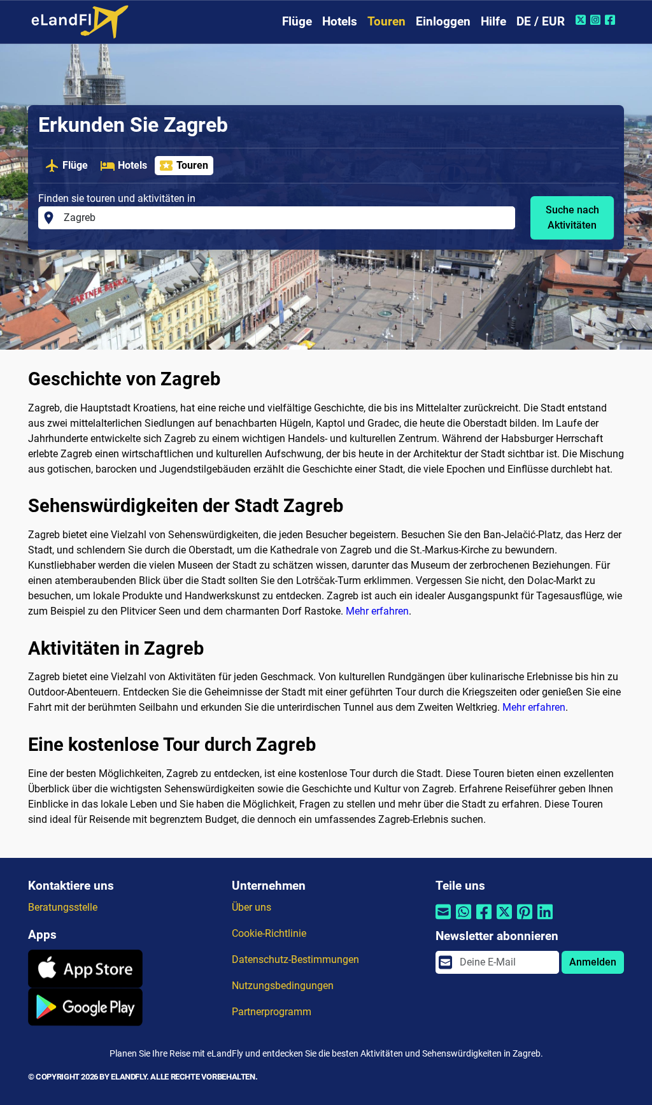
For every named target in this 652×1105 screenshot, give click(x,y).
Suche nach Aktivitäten (572, 217)
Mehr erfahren (377, 611)
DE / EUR (540, 21)
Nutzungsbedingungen (283, 986)
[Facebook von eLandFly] (611, 19)
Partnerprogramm (271, 1012)
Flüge (297, 21)
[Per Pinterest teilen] (524, 919)
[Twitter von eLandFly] (582, 19)
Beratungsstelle (62, 907)
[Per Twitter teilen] (504, 919)
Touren (386, 21)
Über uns (251, 907)
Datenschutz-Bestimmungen (295, 959)
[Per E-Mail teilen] (443, 919)
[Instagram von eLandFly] (597, 19)
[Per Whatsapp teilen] (463, 919)
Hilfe (493, 21)
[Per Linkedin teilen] (545, 919)
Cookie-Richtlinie (269, 933)
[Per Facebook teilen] (484, 919)
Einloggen (443, 21)
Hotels (339, 21)
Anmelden (592, 962)
